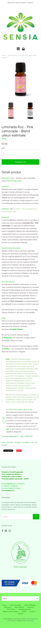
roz (36, 442)
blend (3, 442)
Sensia (4, 139)
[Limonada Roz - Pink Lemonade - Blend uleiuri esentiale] (11, 111)
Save (19, 450)
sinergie (4, 445)
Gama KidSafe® (30, 605)
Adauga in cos (20, 162)
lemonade (10, 442)
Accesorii (30, 607)
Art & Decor (11, 609)
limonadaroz (26, 442)
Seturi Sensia (19, 607)
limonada (17, 442)
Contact (32, 611)
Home (4, 605)
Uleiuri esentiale (15, 605)
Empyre (19, 620)
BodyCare (7, 607)
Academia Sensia (25, 609)
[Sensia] (20, 26)
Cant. (3, 148)
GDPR (24, 611)
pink (32, 442)
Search (20, 613)
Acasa (4, 55)
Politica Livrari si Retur (10, 611)
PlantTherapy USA (14, 181)
